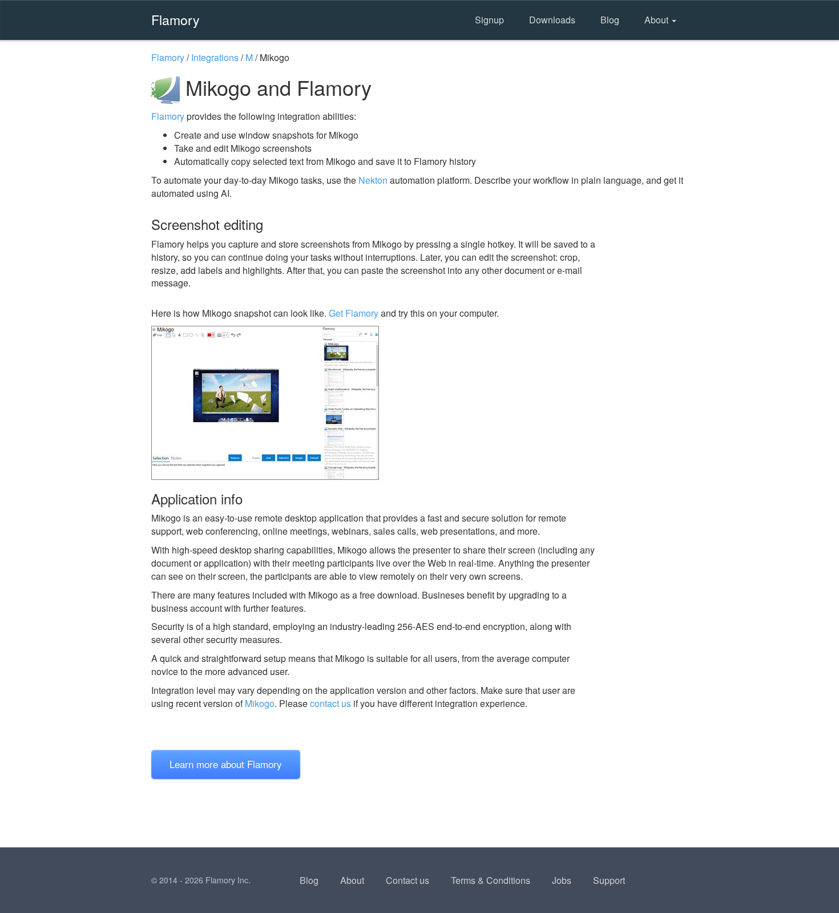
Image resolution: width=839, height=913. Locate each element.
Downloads (552, 19)
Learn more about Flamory (226, 764)
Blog (609, 19)
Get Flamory (353, 313)
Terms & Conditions (490, 880)
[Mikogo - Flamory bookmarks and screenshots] (373, 403)
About (657, 19)
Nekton (373, 180)
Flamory (175, 19)
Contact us (407, 880)
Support (609, 880)
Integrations (215, 57)
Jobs (561, 880)
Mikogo (260, 703)
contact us (330, 703)
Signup (489, 19)
